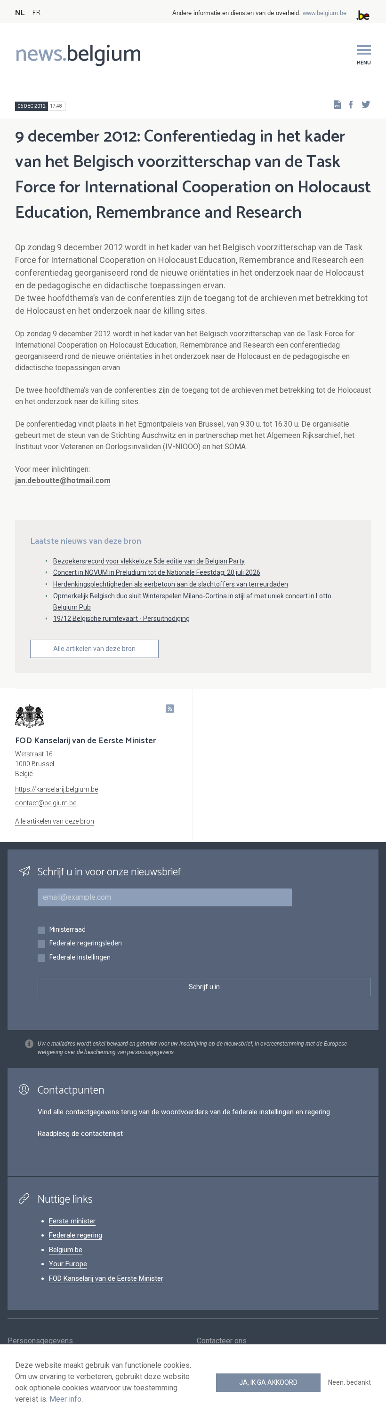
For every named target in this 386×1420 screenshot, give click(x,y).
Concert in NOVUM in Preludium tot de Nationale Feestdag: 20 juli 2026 (156, 572)
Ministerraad (67, 930)
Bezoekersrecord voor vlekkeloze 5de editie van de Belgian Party (149, 561)
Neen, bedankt (349, 1382)
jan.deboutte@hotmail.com (63, 480)
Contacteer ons (222, 1340)
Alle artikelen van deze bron (94, 648)
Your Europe (68, 1264)
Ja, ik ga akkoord (268, 1382)
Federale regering (75, 1235)
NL (19, 13)
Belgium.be (65, 1249)
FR (36, 13)
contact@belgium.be (45, 803)
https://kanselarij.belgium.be (56, 789)
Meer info (65, 1399)
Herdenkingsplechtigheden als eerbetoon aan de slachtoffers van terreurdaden (170, 584)
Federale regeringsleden (85, 943)
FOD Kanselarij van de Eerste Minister (106, 1278)
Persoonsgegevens (40, 1340)
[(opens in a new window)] (348, 104)
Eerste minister (72, 1221)
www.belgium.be (324, 12)
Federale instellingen (80, 957)
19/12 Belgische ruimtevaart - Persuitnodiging (121, 618)
